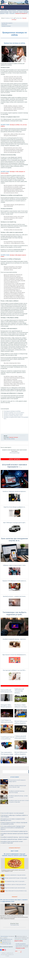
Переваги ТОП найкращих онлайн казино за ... (14, 580)
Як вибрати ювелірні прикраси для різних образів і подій (17, 786)
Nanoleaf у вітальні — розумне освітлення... (14, 596)
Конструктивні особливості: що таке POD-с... (14, 670)
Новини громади (4, 12)
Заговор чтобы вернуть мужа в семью (13, 414)
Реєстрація (13, 452)
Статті (11, 18)
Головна (7, 18)
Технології (11, 13)
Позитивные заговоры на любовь (12, 411)
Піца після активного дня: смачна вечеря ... (15, 887)
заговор (8, 438)
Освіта (21, 12)
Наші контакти (4, 936)
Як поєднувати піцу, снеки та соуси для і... (15, 881)
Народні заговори (6, 26)
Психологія (4, 24)
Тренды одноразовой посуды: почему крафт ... (16, 878)
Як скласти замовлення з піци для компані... (15, 875)
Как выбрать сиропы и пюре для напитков (15, 884)
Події (10, 12)
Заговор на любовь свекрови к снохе (13, 415)
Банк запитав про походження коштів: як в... (14, 539)
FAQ (17, 946)
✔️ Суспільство (17, 18)
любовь (13, 438)
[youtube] (3, 950)
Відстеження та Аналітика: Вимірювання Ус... (14, 654)
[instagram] (5, 950)
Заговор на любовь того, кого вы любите (14, 412)
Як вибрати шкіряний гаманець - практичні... (14, 639)
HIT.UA (16, 951)
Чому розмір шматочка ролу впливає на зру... (16, 890)
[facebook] (1, 950)
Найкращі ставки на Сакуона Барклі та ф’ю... (14, 565)
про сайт (9, 943)
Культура (26, 12)
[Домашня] (2, 8)
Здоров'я (2, 13)
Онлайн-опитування (21, 943)
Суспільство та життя (7, 23)
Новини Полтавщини (22, 10)
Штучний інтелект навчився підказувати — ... (14, 465)
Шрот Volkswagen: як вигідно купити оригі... (14, 522)
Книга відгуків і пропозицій (22, 945)
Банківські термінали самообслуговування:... (14, 491)
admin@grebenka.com (7, 939)
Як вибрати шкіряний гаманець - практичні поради (17, 791)
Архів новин (4, 10)
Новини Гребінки (12, 10)
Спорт (7, 13)
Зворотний (4, 942)
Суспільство (15, 12)
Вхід (18, 452)
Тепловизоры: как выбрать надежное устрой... (14, 613)
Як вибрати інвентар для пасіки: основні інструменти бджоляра (19, 801)
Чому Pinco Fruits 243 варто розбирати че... (14, 507)
